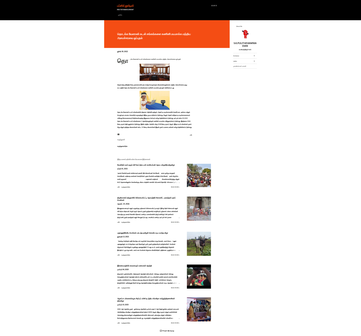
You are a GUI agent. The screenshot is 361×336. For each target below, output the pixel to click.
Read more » (175, 187)
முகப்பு (120, 15)
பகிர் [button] (191, 135)
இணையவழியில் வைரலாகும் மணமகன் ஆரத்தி (134, 266)
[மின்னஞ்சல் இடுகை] (118, 135)
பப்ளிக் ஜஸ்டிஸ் (125, 5)
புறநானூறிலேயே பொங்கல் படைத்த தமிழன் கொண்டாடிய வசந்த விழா (142, 233)
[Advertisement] (245, 82)
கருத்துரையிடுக (122, 146)
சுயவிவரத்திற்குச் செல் (245, 49)
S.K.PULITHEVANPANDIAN (245, 44)
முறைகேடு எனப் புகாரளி (239, 66)
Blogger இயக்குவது (168, 331)
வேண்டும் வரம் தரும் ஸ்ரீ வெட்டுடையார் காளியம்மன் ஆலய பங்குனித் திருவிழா (146, 165)
